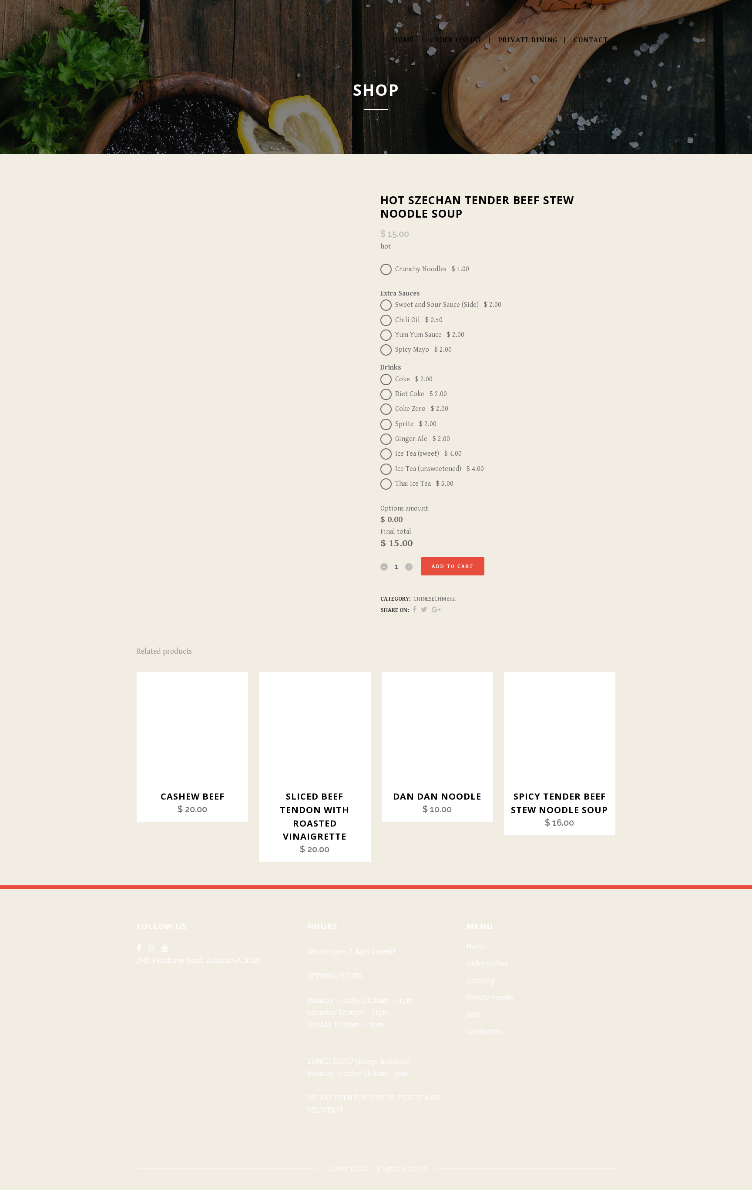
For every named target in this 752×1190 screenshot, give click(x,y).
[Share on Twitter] (424, 610)
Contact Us (484, 1031)
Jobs (473, 1014)
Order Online (487, 963)
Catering (481, 980)
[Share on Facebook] (414, 610)
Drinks (390, 367)
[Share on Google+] (436, 610)
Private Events (490, 997)
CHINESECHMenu (434, 598)
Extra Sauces (400, 293)
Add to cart (452, 566)
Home (476, 946)
